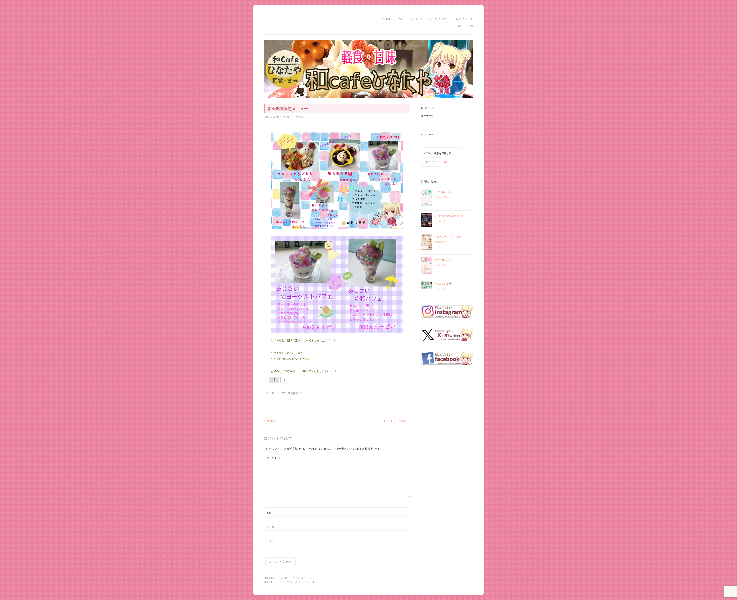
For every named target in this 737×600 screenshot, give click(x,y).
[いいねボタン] (274, 380)
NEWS (399, 19)
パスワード (427, 134)
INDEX (386, 19)
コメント (273, 457)
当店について (464, 19)
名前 (269, 512)
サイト (270, 541)
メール (270, 526)
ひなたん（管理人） (295, 116)
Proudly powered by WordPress (288, 577)
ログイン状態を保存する (437, 153)
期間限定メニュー (298, 393)
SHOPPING (465, 26)
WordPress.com (302, 582)
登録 (446, 162)
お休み (269, 420)
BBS (409, 19)
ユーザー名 (427, 115)
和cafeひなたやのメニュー (434, 19)
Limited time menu (394, 420)
